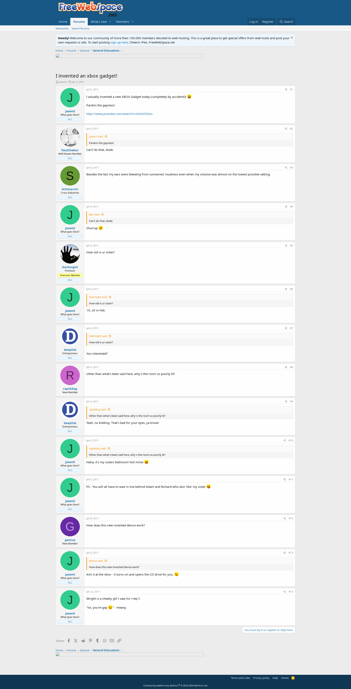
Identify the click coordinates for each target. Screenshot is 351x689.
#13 (291, 552)
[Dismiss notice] (291, 38)
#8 (291, 367)
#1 (291, 89)
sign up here (119, 42)
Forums (79, 21)
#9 (291, 401)
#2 (291, 128)
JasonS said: (96, 136)
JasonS (62, 82)
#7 (291, 328)
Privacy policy (261, 678)
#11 (291, 479)
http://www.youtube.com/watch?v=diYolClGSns (119, 114)
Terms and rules (240, 678)
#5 (291, 245)
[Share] (286, 89)
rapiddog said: (97, 409)
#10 (291, 440)
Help (275, 678)
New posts (62, 28)
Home (63, 21)
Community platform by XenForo (175, 685)
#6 (291, 289)
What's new (99, 21)
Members (122, 21)
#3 (291, 167)
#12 (291, 518)
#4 (291, 206)
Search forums (80, 28)
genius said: (96, 561)
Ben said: (94, 214)
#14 (291, 591)
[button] (110, 21)
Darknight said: (98, 297)
